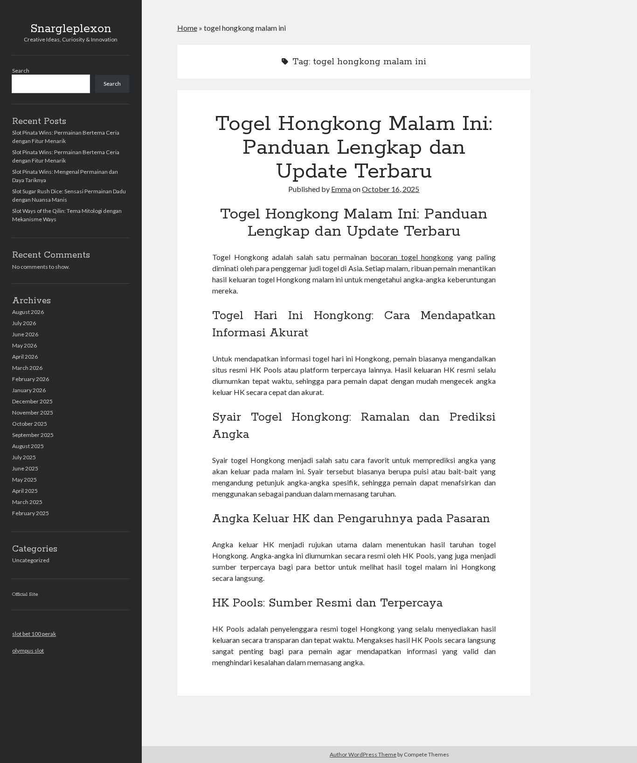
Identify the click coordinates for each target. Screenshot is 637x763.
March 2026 (27, 367)
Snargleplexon (70, 28)
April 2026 (25, 356)
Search (20, 70)
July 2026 (24, 323)
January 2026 (29, 390)
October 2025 (29, 423)
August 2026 (28, 311)
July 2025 (24, 457)
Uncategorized (30, 560)
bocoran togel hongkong (411, 256)
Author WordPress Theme (363, 754)
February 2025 (30, 513)
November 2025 (32, 412)
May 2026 (24, 345)
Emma (341, 188)
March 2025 (27, 501)
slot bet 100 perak (34, 633)
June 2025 (25, 468)
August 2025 (28, 446)
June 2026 (25, 334)
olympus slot (28, 650)
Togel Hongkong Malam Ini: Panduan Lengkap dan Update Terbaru (353, 147)
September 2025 (33, 434)
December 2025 (32, 401)
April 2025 (25, 490)
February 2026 (30, 378)
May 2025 (24, 479)
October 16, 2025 (390, 188)
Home (187, 27)
